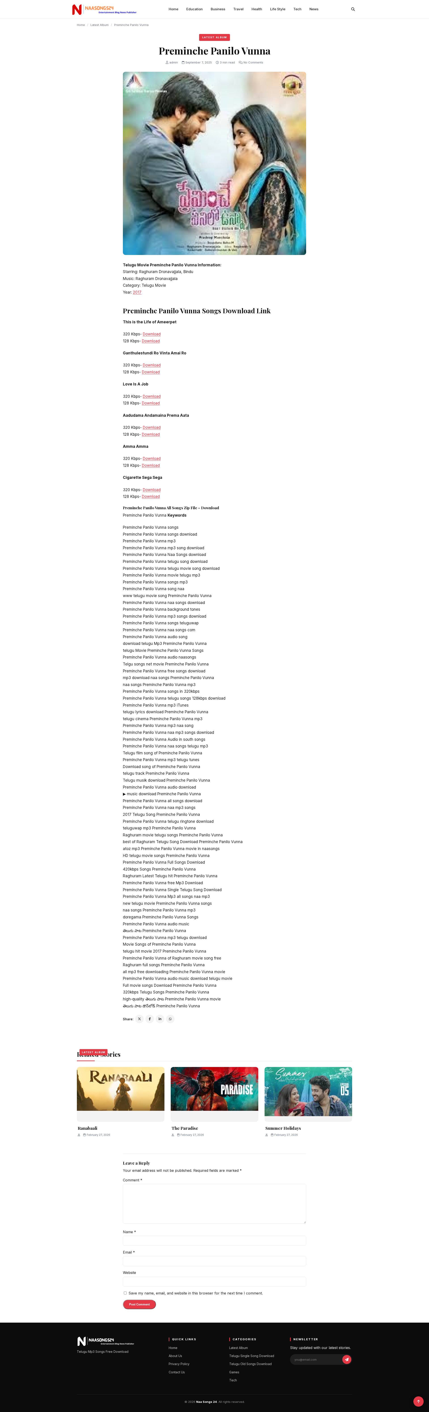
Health (257, 9)
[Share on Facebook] (149, 1019)
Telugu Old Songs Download (250, 1364)
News (313, 9)
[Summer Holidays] (308, 1094)
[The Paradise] (214, 1094)
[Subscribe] (346, 1359)
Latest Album (99, 25)
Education (194, 9)
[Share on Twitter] (139, 1019)
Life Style (277, 9)
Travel (238, 9)
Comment (132, 1180)
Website (129, 1272)
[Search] (353, 9)
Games (234, 1372)
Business (218, 9)
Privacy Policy (179, 1364)
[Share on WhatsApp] (170, 1019)
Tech (297, 9)
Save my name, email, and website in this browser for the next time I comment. (195, 1293)
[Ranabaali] (120, 1094)
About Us (175, 1356)
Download (152, 334)
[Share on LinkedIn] (160, 1019)
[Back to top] (418, 1401)
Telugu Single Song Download (251, 1356)
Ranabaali (87, 1128)
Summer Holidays (283, 1128)
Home (173, 9)
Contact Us (177, 1372)
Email (129, 1252)
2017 (137, 292)
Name (129, 1232)
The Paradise (185, 1128)
